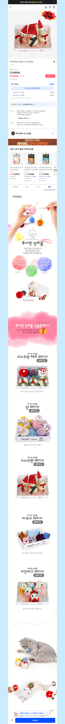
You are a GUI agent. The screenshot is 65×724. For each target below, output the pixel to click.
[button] (31, 2)
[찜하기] (21, 164)
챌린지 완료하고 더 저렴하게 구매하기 (32, 713)
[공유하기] (54, 62)
